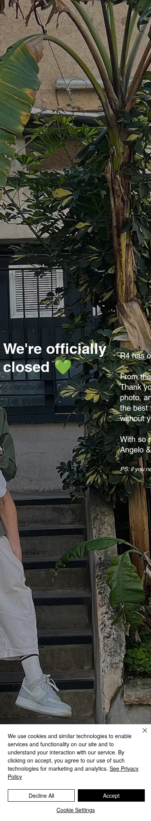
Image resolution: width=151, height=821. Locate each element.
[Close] (140, 735)
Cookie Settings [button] (76, 810)
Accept (111, 795)
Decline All (41, 795)
